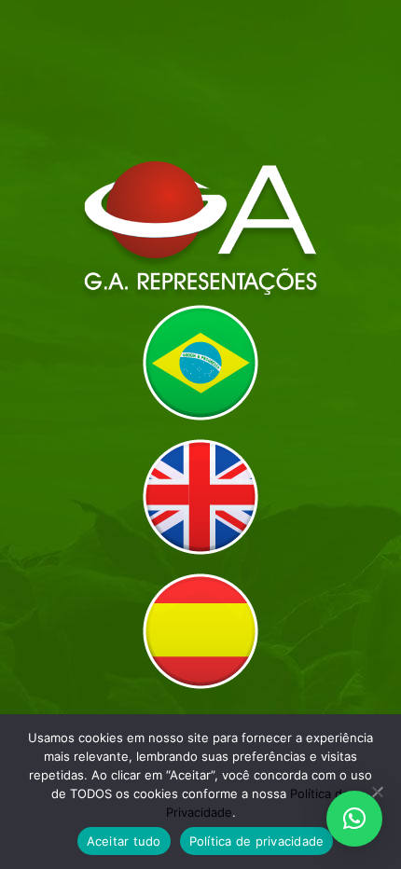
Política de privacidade (257, 841)
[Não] (377, 791)
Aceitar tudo (124, 841)
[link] (200, 363)
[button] (354, 819)
